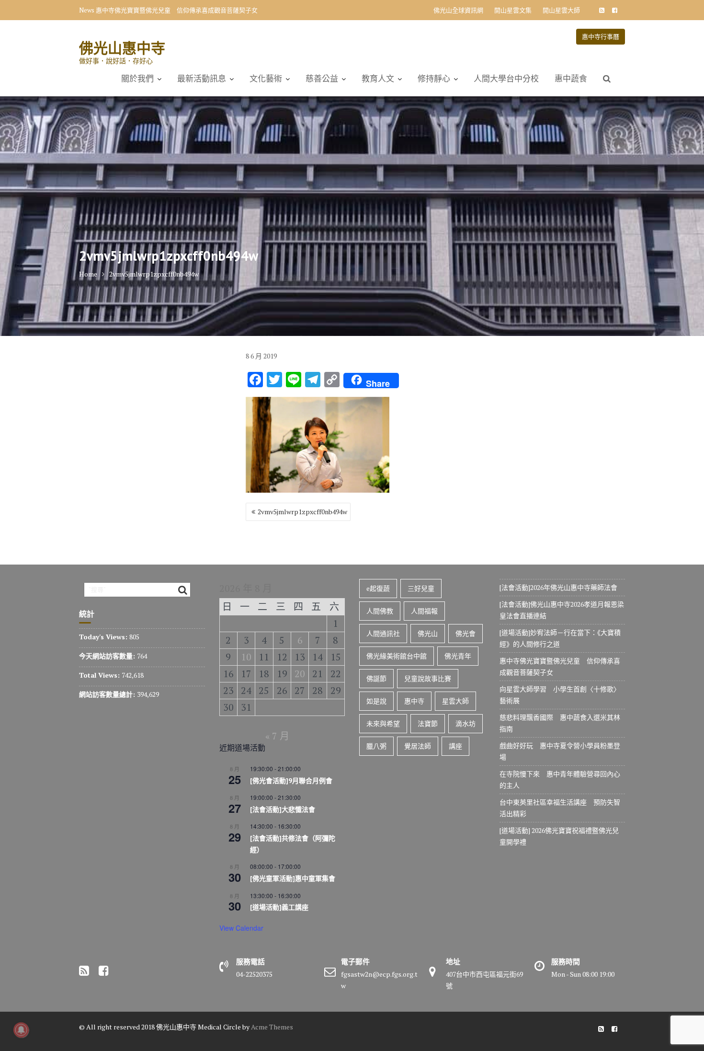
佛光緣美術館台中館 (396, 655)
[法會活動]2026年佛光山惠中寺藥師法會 (558, 587)
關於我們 (137, 78)
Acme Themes (272, 1026)
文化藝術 (266, 78)
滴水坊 (465, 723)
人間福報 (424, 610)
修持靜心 (434, 78)
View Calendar (241, 928)
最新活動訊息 (201, 78)
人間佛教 (379, 610)
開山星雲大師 (561, 10)
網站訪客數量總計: (108, 694)
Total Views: (100, 675)
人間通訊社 (383, 633)
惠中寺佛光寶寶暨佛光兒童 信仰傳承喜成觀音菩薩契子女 (177, 10)
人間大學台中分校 (506, 78)
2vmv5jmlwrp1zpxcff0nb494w (302, 511)
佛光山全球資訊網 (458, 10)
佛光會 (465, 633)
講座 (455, 746)
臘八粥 (376, 746)
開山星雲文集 (513, 10)
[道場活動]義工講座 (279, 907)
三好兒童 (421, 588)
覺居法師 (417, 746)
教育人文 (378, 78)
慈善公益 (322, 78)
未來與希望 (383, 723)
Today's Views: (104, 636)
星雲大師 (455, 700)
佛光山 (428, 633)
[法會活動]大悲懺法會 (282, 809)
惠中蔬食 (571, 78)
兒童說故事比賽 (427, 678)
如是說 (376, 700)
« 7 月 (277, 735)
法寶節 (428, 723)
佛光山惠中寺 (122, 47)
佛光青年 (457, 655)
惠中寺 (414, 700)
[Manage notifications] (21, 1030)
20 (300, 673)
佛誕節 (376, 678)
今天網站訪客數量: (108, 655)
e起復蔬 (378, 588)
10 (246, 656)
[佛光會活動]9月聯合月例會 (291, 780)
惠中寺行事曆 (600, 36)
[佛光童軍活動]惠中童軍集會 (292, 878)
